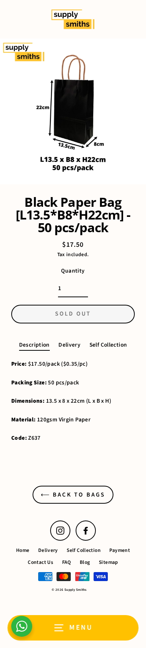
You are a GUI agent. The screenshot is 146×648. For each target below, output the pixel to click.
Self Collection (108, 345)
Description (34, 345)
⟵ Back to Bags (73, 495)
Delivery (69, 345)
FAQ (66, 562)
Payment (119, 550)
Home (23, 550)
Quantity (73, 271)
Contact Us (40, 562)
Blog (85, 562)
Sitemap (108, 562)
